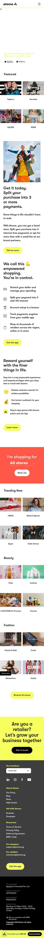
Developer (10, 816)
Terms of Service (13, 827)
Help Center (11, 802)
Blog (8, 796)
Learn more (12, 427)
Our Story (10, 792)
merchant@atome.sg (15, 855)
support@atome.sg (15, 847)
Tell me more (13, 250)
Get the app (12, 342)
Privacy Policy (12, 830)
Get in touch (22, 750)
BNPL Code (11, 837)
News (8, 799)
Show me (22, 473)
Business (10, 813)
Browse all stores (22, 695)
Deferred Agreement (15, 834)
